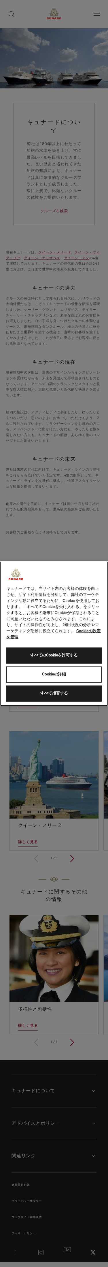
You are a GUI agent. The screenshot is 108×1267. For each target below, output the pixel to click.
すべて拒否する (54, 693)
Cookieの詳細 (54, 674)
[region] (54, 633)
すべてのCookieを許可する (53, 655)
